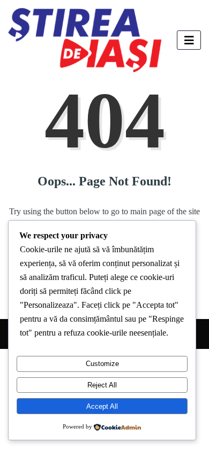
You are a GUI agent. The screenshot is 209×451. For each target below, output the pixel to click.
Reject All (102, 385)
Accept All (102, 406)
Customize (102, 364)
